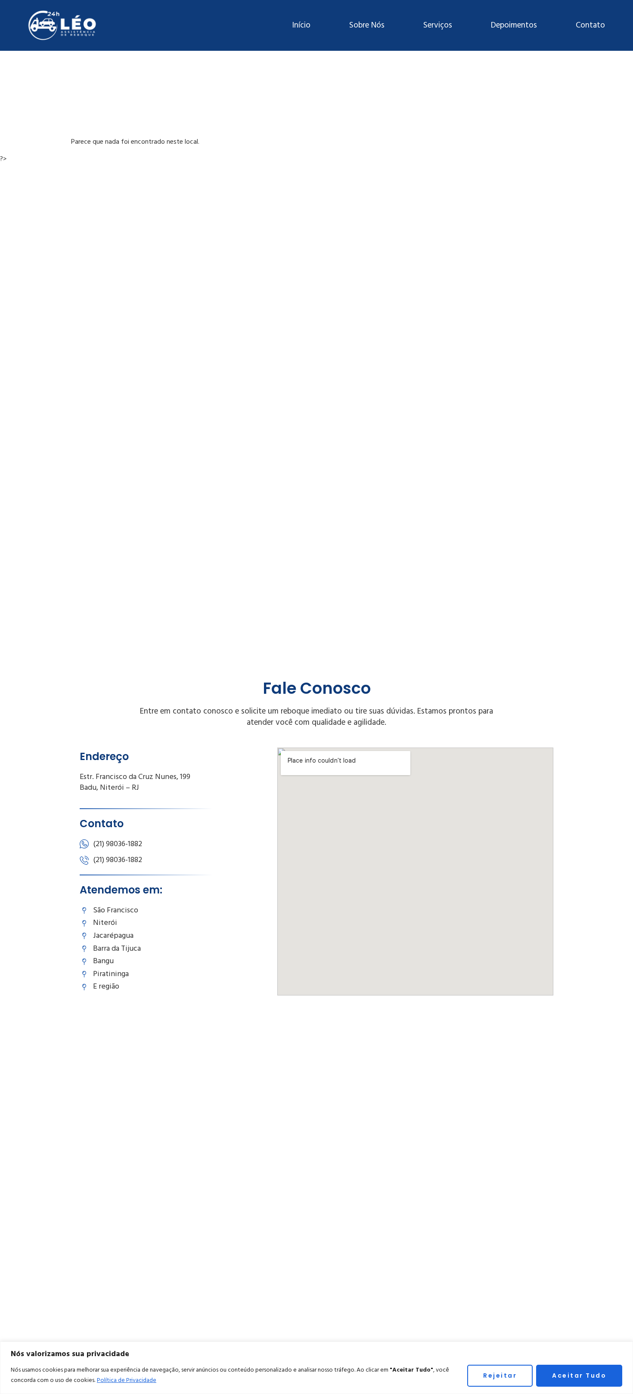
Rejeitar (500, 1375)
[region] (316, 1367)
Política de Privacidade (126, 1380)
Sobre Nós (367, 25)
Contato (590, 25)
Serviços (437, 25)
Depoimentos (514, 25)
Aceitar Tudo (579, 1375)
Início (301, 25)
